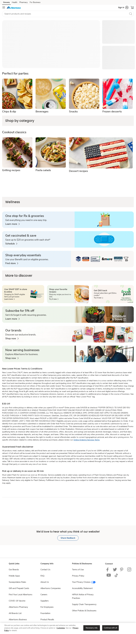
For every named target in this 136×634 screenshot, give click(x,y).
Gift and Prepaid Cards (19, 588)
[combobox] (68, 14)
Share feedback (68, 538)
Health (14, 2)
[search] (130, 13)
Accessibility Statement (82, 588)
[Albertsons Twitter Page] (115, 569)
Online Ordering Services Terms (87, 440)
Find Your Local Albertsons (20, 594)
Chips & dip (9, 111)
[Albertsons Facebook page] (108, 569)
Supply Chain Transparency (84, 604)
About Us (44, 582)
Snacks (73, 111)
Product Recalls (47, 619)
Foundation (45, 613)
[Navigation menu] (3, 7)
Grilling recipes (11, 170)
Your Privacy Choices (81, 582)
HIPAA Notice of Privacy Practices (83, 596)
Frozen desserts (112, 111)
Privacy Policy (78, 575)
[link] (12, 224)
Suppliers (44, 600)
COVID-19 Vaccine (17, 600)
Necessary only (92, 628)
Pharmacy (23, 2)
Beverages (42, 111)
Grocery (6, 2)
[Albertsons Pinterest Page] (122, 569)
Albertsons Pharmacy (18, 607)
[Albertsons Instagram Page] (129, 569)
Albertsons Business (18, 619)
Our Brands (14, 569)
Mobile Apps (14, 575)
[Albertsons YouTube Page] (109, 575)
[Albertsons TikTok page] (116, 575)
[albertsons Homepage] (14, 7)
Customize (61, 628)
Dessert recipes (78, 171)
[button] (123, 7)
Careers (43, 594)
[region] (68, 628)
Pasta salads (43, 170)
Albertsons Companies (50, 588)
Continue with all (110, 628)
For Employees (46, 607)
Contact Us (45, 569)
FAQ (42, 575)
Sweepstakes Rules (17, 582)
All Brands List (15, 613)
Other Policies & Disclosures (84, 610)
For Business (35, 2)
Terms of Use (78, 569)
